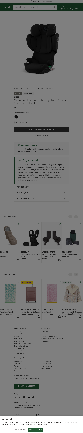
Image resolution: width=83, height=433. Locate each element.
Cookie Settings (20, 429)
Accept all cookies (35, 429)
